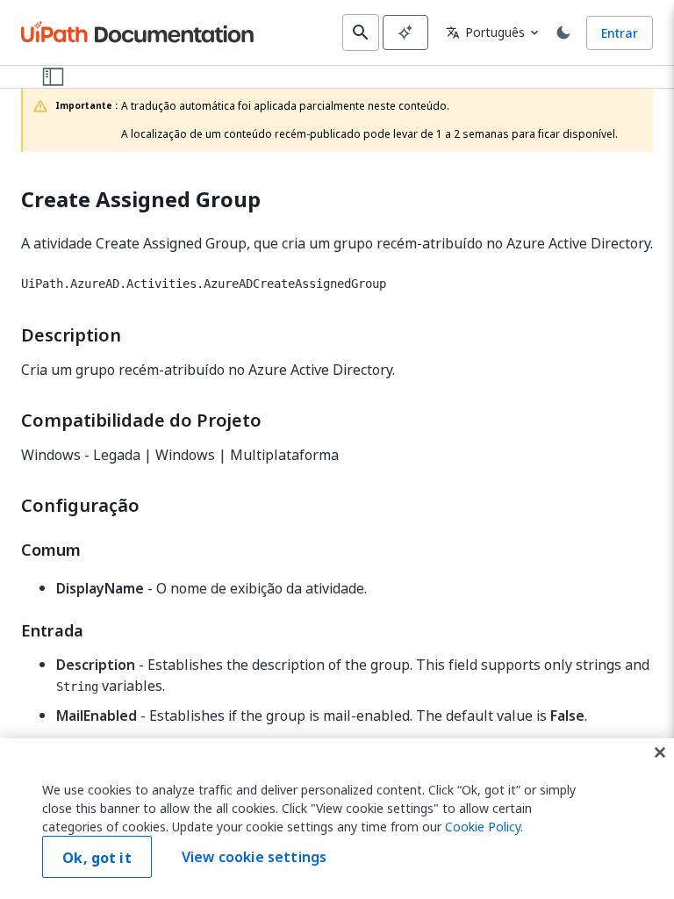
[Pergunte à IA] (405, 32)
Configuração (80, 505)
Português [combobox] (485, 32)
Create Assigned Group (141, 199)
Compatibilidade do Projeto (141, 420)
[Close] (660, 752)
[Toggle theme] (563, 32)
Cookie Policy (482, 826)
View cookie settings (254, 856)
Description (71, 335)
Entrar (619, 33)
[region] (337, 818)
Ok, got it (97, 857)
